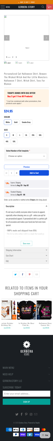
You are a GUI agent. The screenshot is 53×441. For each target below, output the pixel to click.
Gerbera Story (26, 7)
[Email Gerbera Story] (36, 414)
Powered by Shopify (34, 422)
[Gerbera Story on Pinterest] (26, 414)
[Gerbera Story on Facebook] (22, 414)
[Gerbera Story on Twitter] (17, 414)
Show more (26, 243)
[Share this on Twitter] (15, 274)
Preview (27, 166)
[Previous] (2, 314)
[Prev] (7, 38)
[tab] (26, 206)
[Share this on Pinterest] (30, 274)
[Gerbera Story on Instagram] (31, 414)
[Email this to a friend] (37, 274)
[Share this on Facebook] (22, 274)
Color (7, 116)
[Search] (43, 7)
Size (6, 129)
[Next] (46, 38)
